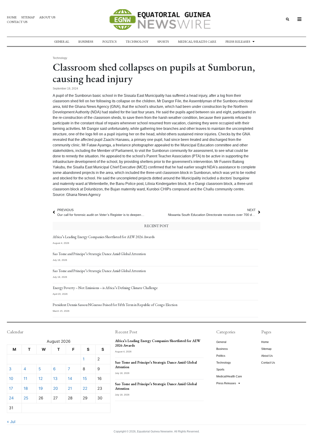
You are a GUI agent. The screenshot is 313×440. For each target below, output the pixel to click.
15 (85, 378)
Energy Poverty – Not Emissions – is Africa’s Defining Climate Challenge (105, 287)
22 (85, 388)
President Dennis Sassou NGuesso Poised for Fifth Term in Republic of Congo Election (115, 304)
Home (12, 17)
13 (55, 378)
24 (11, 398)
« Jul (11, 421)
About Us (47, 17)
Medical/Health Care (197, 41)
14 (70, 378)
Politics (109, 41)
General (61, 41)
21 (70, 388)
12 (40, 378)
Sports (163, 41)
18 (26, 388)
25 (26, 398)
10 (11, 378)
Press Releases (237, 41)
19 (40, 388)
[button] (287, 19)
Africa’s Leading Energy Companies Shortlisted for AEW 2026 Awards (104, 236)
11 (25, 378)
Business (85, 41)
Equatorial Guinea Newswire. (155, 431)
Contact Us (17, 22)
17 (11, 388)
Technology (137, 41)
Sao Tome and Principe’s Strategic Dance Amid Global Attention (99, 253)
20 (55, 388)
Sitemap (28, 17)
